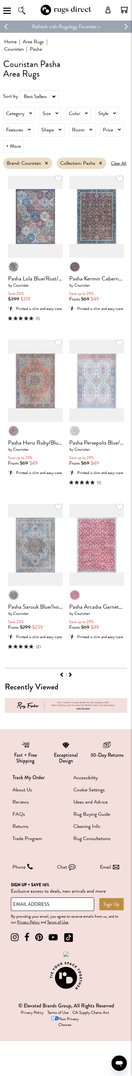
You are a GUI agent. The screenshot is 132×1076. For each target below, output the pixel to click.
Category (15, 113)
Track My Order (28, 777)
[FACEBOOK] (26, 937)
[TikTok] (68, 937)
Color (74, 113)
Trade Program (27, 838)
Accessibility (85, 777)
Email (105, 867)
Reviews (20, 802)
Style (103, 113)
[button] (124, 10)
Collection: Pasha (77, 163)
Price (108, 130)
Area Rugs (33, 42)
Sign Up (111, 904)
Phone (19, 867)
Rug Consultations (92, 838)
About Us (22, 790)
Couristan (14, 49)
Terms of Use (57, 922)
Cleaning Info (86, 826)
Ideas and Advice (90, 802)
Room (78, 130)
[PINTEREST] (39, 937)
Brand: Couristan (24, 163)
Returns (20, 826)
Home (10, 42)
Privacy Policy (28, 922)
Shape (47, 130)
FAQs (18, 814)
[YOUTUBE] (53, 937)
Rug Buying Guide (91, 814)
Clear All (118, 163)
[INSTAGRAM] (15, 937)
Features (14, 130)
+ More (13, 146)
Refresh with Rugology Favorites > (66, 26)
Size (47, 113)
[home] (65, 14)
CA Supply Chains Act (90, 1012)
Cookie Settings (89, 790)
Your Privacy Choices (68, 1022)
